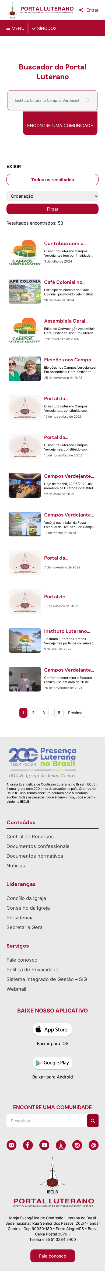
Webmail (16, 989)
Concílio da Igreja (26, 898)
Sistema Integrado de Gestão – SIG (46, 979)
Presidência (20, 917)
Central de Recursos (30, 836)
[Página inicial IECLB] (12, 10)
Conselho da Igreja (28, 908)
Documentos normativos (34, 856)
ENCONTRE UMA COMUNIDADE (60, 125)
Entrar (92, 10)
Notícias (15, 865)
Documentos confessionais (37, 846)
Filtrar (52, 209)
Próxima (75, 712)
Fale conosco (21, 960)
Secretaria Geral (25, 927)
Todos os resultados (52, 179)
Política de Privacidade (32, 969)
